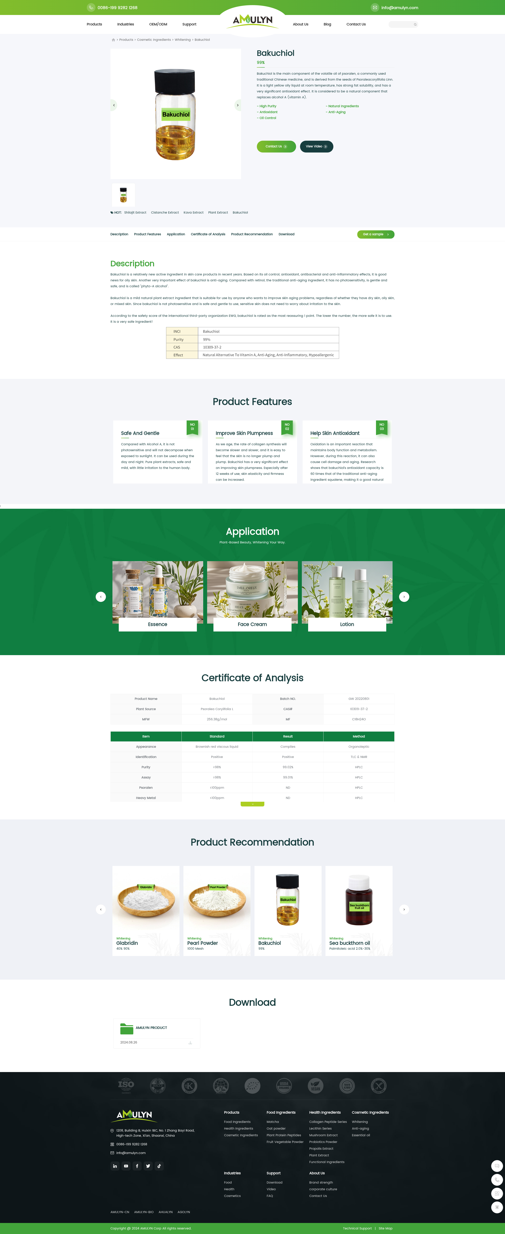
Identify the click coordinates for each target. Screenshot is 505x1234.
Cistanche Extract (165, 212)
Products (94, 24)
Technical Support (357, 1228)
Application (176, 234)
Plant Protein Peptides (284, 1135)
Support (189, 24)
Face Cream (252, 625)
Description (119, 234)
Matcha (273, 1121)
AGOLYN (184, 1212)
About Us (300, 24)
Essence (157, 625)
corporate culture (323, 1189)
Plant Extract (218, 212)
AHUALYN (166, 1212)
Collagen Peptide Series (328, 1121)
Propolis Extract (321, 1148)
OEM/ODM (158, 24)
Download (287, 234)
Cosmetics (232, 1196)
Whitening (183, 39)
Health (229, 1189)
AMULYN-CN (119, 1212)
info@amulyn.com (400, 8)
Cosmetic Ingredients (154, 39)
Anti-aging (360, 1128)
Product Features (147, 234)
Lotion (347, 625)
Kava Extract (194, 212)
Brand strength (321, 1182)
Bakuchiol (202, 39)
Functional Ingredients (326, 1162)
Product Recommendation (252, 234)
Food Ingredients (237, 1121)
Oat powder (276, 1128)
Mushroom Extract (323, 1135)
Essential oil (361, 1135)
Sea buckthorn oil (349, 943)
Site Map (386, 1228)
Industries (125, 24)
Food (228, 1182)
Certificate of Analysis (208, 234)
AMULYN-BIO (144, 1212)
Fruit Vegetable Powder (285, 1142)
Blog (327, 24)
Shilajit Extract (135, 212)
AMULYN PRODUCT (151, 1028)
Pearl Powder (202, 943)
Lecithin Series (320, 1128)
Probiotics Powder (323, 1142)
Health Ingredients (238, 1128)
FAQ (270, 1196)
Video (271, 1189)
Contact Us (356, 24)
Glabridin (127, 943)
